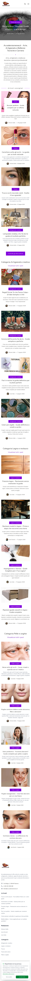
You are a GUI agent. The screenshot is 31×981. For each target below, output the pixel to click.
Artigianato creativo (15, 230)
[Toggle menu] (28, 4)
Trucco (15, 101)
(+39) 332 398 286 (8, 886)
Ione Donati (4, 932)
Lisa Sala (3, 935)
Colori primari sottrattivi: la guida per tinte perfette (14, 916)
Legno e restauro (15, 478)
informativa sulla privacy (8, 973)
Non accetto (9, 977)
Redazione (5, 926)
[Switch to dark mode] (25, 3)
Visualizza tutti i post (15, 266)
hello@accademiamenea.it (10, 888)
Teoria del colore (15, 22)
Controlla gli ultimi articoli (15, 253)
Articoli (4, 893)
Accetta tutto (22, 977)
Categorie (4, 939)
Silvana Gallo (4, 929)
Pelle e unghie (15, 663)
